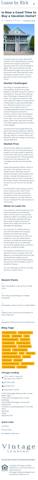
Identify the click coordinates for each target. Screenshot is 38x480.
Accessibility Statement (10, 433)
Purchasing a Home (29, 20)
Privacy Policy (6, 430)
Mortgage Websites (16, 472)
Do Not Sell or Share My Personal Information (18, 459)
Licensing (5, 426)
